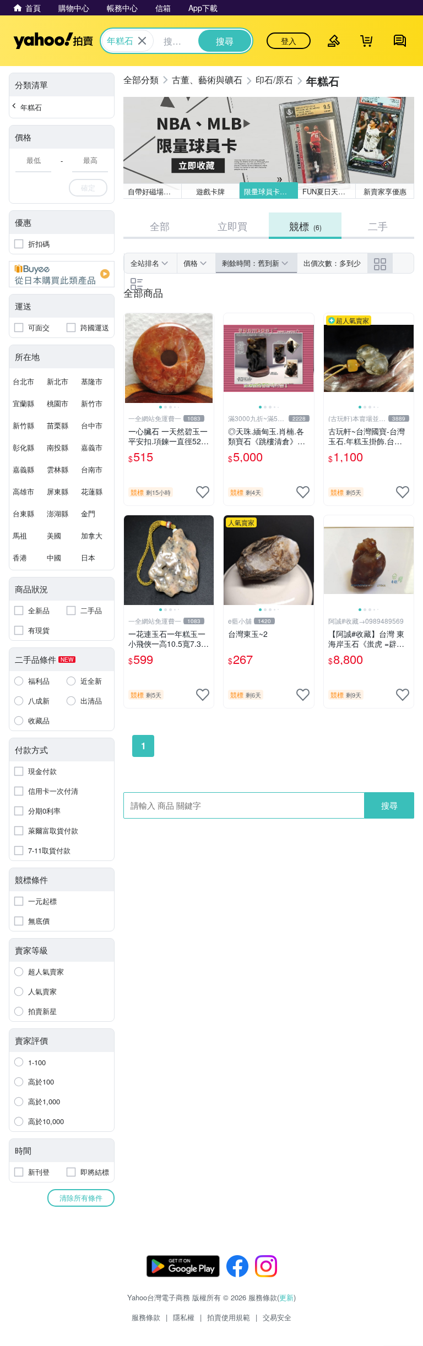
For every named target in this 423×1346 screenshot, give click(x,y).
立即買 (232, 226)
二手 (378, 226)
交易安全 (277, 1317)
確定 (88, 187)
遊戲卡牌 (210, 191)
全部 (160, 226)
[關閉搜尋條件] (142, 40)
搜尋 (389, 805)
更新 (286, 1297)
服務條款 (146, 1317)
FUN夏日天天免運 (329, 191)
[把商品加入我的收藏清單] (202, 492)
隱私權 (183, 1317)
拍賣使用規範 (228, 1317)
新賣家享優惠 (385, 191)
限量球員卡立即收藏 (271, 191)
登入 (288, 40)
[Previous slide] (131, 358)
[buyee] (62, 274)
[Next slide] (206, 358)
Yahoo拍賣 (53, 41)
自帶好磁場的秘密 (155, 191)
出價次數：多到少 (332, 263)
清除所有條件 (80, 1197)
